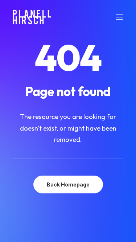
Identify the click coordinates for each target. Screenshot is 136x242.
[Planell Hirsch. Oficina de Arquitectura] (32, 17)
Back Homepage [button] (68, 184)
